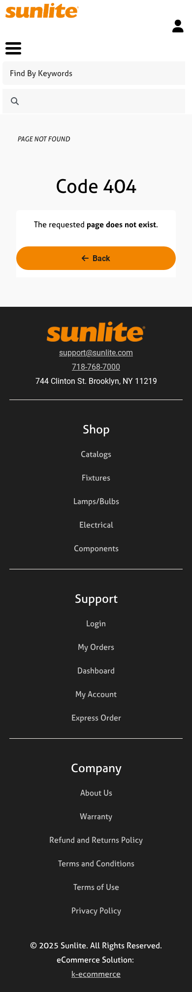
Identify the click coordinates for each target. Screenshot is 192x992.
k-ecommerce (96, 973)
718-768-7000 (96, 366)
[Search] (15, 101)
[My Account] (178, 26)
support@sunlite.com (96, 352)
